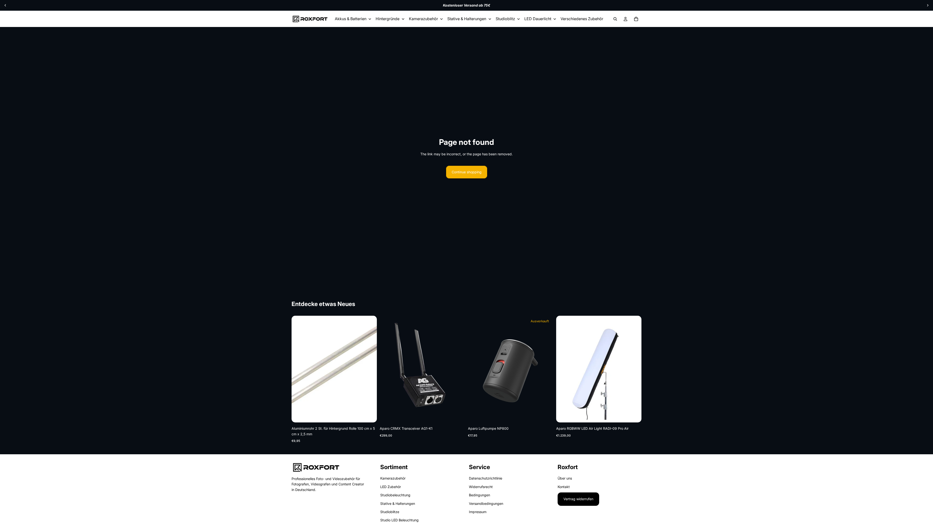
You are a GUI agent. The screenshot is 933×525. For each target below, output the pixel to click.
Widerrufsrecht (481, 487)
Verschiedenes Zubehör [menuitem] (582, 18)
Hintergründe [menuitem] (387, 18)
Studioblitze (389, 512)
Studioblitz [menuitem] (505, 18)
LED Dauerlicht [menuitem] (537, 18)
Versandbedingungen (486, 503)
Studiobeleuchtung (395, 495)
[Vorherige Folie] (5, 5)
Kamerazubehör (393, 478)
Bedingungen (479, 495)
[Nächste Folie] (927, 5)
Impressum (477, 512)
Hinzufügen (373, 415)
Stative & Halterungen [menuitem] (466, 18)
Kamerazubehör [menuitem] (423, 18)
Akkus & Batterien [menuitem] (350, 18)
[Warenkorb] (636, 19)
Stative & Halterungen (397, 503)
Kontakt (564, 487)
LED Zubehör (390, 487)
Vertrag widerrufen (578, 499)
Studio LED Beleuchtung (399, 520)
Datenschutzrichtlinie (485, 478)
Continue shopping (467, 172)
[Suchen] (615, 19)
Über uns (565, 478)
